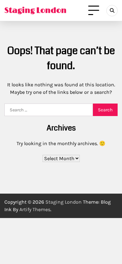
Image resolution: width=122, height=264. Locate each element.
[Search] (112, 10)
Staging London (35, 10)
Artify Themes (34, 209)
